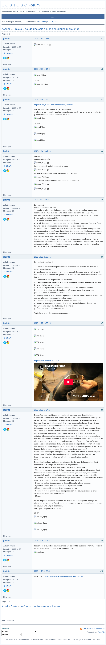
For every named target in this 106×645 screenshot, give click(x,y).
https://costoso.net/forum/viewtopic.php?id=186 (64, 576)
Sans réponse (52, 22)
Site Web (9, 53)
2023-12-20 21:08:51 (42, 257)
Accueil (6, 28)
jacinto (6, 38)
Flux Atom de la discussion (93, 629)
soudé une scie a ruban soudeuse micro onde (52, 28)
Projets (18, 28)
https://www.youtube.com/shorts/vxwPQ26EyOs (53, 105)
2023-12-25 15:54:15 (42, 410)
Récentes (42, 22)
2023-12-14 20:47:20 (42, 151)
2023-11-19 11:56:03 (42, 39)
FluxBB (101, 632)
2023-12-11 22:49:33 (42, 100)
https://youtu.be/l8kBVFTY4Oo (46, 361)
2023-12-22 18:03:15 (42, 323)
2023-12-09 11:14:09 (42, 69)
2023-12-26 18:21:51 (42, 541)
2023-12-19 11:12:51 (42, 200)
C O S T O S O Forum (21, 5)
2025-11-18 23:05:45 (42, 571)
